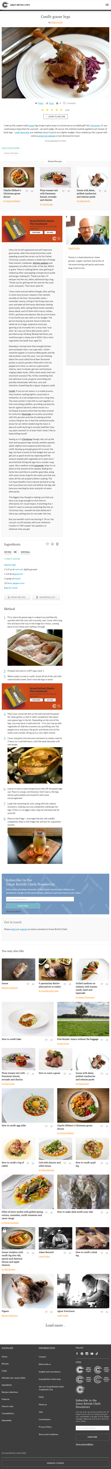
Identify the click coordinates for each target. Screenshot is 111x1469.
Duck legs (26, 414)
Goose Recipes (11, 153)
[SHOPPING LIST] (57, 544)
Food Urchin (57, 22)
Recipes (5, 1363)
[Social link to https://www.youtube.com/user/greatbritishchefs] (92, 1353)
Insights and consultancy (50, 1371)
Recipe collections (10, 1392)
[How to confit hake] (28, 1019)
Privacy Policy (45, 1427)
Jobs (41, 1412)
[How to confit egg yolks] (28, 1105)
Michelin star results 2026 (13, 1378)
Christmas (95, 125)
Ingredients (7, 1385)
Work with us (45, 1364)
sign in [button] (14, 929)
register (24, 929)
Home (4, 1356)
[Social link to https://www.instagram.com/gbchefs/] (87, 1353)
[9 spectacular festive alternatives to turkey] (55, 969)
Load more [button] (54, 1325)
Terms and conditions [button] (13, 911)
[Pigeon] (28, 1291)
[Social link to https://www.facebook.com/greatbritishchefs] (77, 1353)
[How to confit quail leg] (92, 1149)
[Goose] (18, 969)
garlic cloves (12, 587)
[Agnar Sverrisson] (83, 1291)
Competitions (8, 1413)
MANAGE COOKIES (55, 1463)
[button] (107, 5)
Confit (12, 391)
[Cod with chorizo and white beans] (55, 1149)
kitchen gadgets (41, 263)
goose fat (18, 574)
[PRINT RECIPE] (52, 544)
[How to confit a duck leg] (92, 1238)
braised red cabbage (46, 135)
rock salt (19, 569)
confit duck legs (22, 132)
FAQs (41, 1397)
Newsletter (7, 1420)
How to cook (7, 1406)
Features (5, 1399)
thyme (17, 578)
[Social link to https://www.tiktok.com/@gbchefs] (97, 1353)
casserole (39, 465)
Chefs (4, 1371)
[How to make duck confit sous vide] (83, 1192)
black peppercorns (16, 583)
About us (43, 1404)
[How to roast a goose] (55, 1059)
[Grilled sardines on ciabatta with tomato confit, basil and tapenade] (92, 969)
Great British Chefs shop (50, 1379)
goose (32, 125)
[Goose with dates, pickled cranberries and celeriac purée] (92, 177)
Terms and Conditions (48, 1434)
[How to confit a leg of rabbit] (18, 1149)
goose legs (11, 564)
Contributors (45, 1419)
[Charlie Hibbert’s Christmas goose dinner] (18, 177)
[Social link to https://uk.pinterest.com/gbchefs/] (82, 1353)
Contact (42, 1356)
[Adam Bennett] (55, 1238)
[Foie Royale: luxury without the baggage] (83, 1019)
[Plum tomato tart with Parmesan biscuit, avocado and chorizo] (55, 177)
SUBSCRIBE (23, 906)
